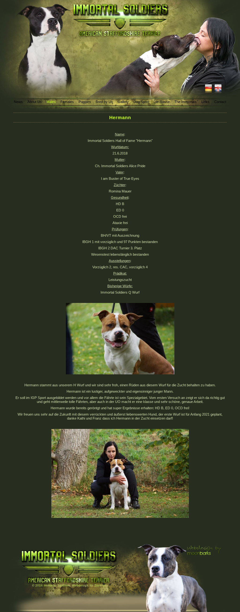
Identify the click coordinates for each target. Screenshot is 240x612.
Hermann (120, 117)
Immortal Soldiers (57, 585)
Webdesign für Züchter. (89, 585)
